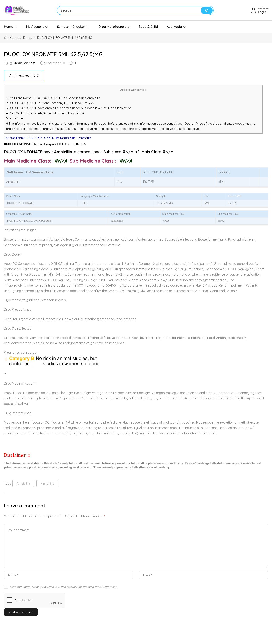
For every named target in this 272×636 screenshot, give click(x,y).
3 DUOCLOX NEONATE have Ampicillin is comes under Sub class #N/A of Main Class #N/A (68, 108)
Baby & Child (148, 27)
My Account (35, 27)
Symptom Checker (71, 27)
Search (207, 10)
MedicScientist (24, 63)
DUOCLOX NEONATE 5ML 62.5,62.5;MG (53, 54)
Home (8, 27)
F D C (35, 75)
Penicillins (47, 483)
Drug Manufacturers (113, 27)
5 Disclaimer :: (15, 118)
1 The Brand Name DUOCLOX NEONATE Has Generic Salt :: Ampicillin (53, 98)
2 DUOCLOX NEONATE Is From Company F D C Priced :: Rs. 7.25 (50, 103)
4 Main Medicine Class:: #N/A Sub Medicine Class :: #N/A (45, 113)
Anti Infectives (19, 75)
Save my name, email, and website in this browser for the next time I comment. (63, 587)
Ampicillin (23, 483)
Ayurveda (174, 27)
